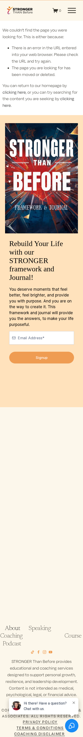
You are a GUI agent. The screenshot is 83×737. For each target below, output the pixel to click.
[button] (14, 453)
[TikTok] (32, 652)
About (12, 628)
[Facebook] (38, 652)
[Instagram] (44, 652)
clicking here (14, 92)
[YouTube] (50, 652)
